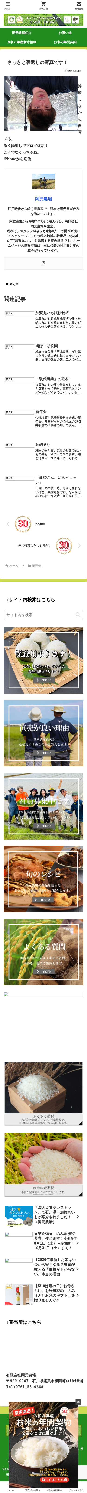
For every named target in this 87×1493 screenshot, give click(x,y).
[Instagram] (44, 263)
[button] (78, 615)
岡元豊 (14, 284)
